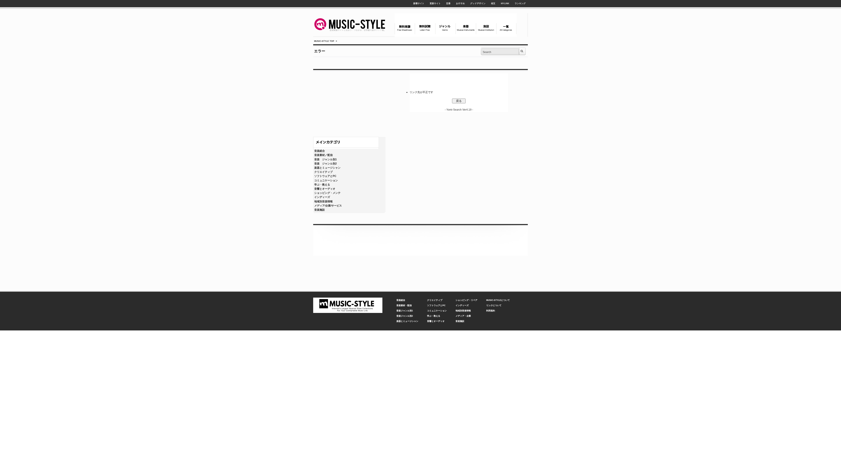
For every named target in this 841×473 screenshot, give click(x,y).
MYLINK (505, 3)
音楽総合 (319, 150)
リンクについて (494, 305)
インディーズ (322, 197)
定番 (448, 3)
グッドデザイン (478, 3)
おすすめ (460, 3)
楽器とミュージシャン (327, 167)
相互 (493, 3)
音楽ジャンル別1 (404, 310)
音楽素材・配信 (404, 305)
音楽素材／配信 (323, 155)
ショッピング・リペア (466, 300)
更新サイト (435, 3)
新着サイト (418, 3)
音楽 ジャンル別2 (325, 163)
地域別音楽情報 (323, 201)
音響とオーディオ (324, 188)
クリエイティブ (323, 171)
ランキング (520, 3)
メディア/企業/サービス (328, 205)
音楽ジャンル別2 (404, 316)
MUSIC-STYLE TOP (324, 41)
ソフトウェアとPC (325, 176)
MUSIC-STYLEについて (498, 300)
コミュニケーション (326, 180)
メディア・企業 (463, 316)
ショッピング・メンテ (327, 192)
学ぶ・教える (322, 184)
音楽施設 (319, 209)
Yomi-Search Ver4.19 (459, 109)
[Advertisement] (349, 103)
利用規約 (490, 310)
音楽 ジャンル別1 (325, 159)
